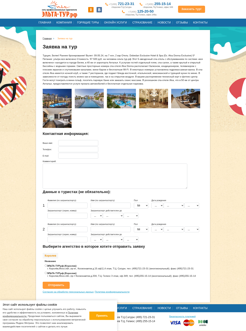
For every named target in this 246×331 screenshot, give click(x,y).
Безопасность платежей (182, 316)
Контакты (200, 22)
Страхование (142, 22)
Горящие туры (88, 22)
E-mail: (46, 156)
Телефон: (47, 149)
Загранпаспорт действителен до (106, 210)
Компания (64, 22)
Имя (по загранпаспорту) (103, 200)
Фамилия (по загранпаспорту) (62, 200)
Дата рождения (158, 200)
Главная (44, 22)
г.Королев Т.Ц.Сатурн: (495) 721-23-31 (131, 317)
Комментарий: (49, 161)
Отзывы (182, 22)
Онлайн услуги (115, 22)
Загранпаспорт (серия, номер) (62, 210)
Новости (164, 22)
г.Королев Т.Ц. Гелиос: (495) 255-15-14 (131, 321)
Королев (50, 255)
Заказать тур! (191, 9)
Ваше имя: (48, 143)
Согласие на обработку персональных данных (68, 291)
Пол (136, 200)
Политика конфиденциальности (112, 291)
